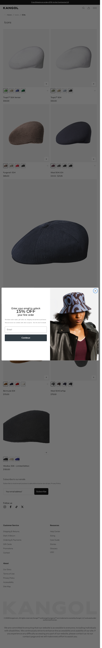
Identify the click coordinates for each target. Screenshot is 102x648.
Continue (25, 338)
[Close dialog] (95, 291)
